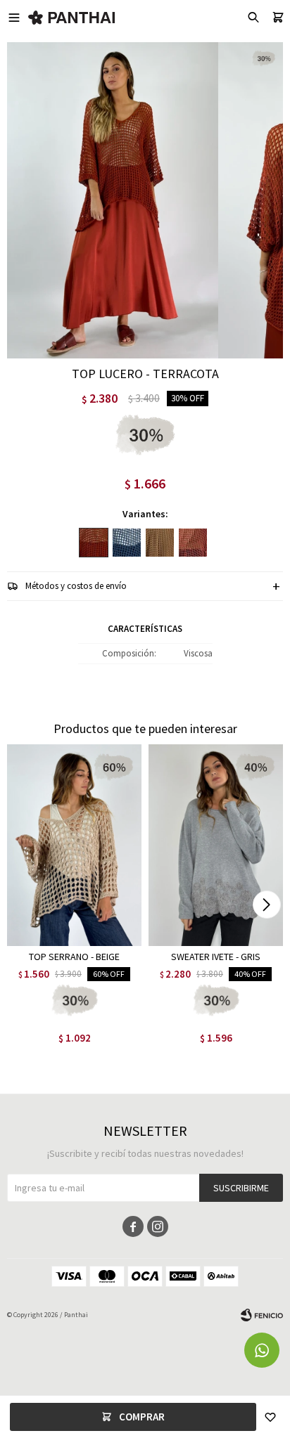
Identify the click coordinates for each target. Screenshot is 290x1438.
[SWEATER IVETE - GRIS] (216, 845)
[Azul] (126, 542)
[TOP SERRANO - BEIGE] (74, 845)
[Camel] (160, 542)
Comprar (142, 1416)
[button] (266, 904)
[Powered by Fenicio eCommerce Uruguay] (262, 1315)
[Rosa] (193, 542)
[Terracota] (93, 542)
